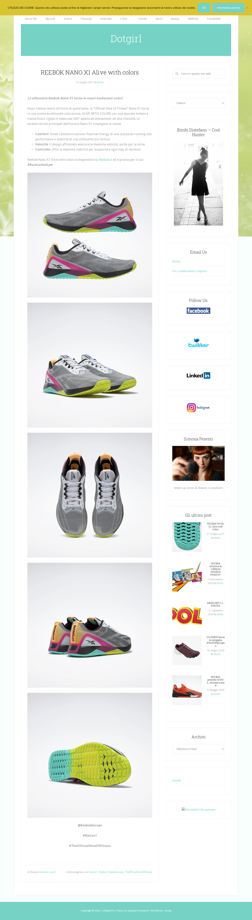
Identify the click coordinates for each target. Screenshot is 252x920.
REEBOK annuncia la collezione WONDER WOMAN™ (216, 569)
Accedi (176, 780)
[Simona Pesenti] (198, 463)
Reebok (103, 872)
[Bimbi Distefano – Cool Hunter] (198, 184)
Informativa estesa (228, 7)
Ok (204, 7)
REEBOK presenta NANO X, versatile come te (215, 681)
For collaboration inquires (189, 271)
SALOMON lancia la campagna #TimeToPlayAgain (216, 641)
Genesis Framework (138, 910)
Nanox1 (93, 872)
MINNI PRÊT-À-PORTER (215, 604)
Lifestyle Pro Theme (112, 910)
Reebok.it (105, 160)
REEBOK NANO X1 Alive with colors (215, 526)
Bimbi (176, 261)
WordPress (157, 910)
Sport (53, 872)
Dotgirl (126, 38)
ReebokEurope (116, 872)
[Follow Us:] (198, 310)
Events (45, 872)
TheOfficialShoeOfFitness (138, 872)
